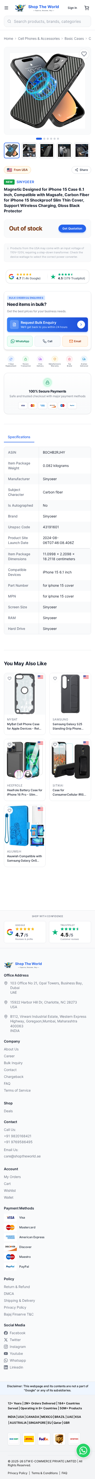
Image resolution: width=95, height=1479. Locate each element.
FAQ (7, 1083)
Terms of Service (17, 1090)
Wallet (8, 1197)
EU (50, 1423)
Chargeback (14, 1076)
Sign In (72, 8)
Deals (8, 1111)
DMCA (9, 1293)
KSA (78, 1417)
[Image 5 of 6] (55, 139)
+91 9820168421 (17, 1136)
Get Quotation (72, 228)
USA (21, 1417)
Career (9, 1056)
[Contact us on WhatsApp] (83, 1450)
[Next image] (84, 90)
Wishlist (10, 1190)
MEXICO (47, 1417)
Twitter (15, 1340)
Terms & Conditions (44, 1473)
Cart (7, 1183)
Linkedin (16, 1367)
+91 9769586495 (18, 1142)
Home (8, 38)
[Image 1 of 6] (39, 139)
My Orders (12, 1177)
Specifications (19, 437)
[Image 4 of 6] (51, 139)
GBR (67, 1423)
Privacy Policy (15, 1307)
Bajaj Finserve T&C (19, 1314)
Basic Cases (74, 38)
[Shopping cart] (86, 7)
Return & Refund (17, 1287)
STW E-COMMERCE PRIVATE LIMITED (50, 1461)
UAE (70, 1417)
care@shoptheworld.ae (22, 1156)
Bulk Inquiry (13, 1063)
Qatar (58, 1423)
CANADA (32, 1417)
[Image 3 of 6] (48, 139)
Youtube (16, 1353)
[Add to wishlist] (84, 54)
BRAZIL (60, 1417)
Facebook (18, 1333)
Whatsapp (18, 1360)
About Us (11, 1049)
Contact (10, 1070)
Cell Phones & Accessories (39, 38)
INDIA (12, 1417)
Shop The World (43, 6)
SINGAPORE (37, 1423)
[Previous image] (10, 90)
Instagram (18, 1346)
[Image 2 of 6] (44, 139)
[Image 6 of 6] (58, 139)
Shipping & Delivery (19, 1300)
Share (84, 170)
